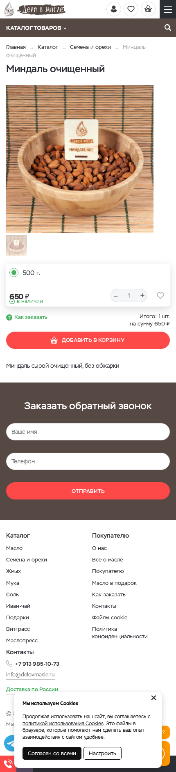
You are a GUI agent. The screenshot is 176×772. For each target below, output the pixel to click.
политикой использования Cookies (63, 723)
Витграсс (18, 628)
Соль (12, 594)
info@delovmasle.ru (30, 674)
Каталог (48, 47)
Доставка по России (32, 689)
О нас (99, 548)
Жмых (13, 571)
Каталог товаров (33, 28)
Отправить (88, 491)
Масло (14, 548)
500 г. (31, 273)
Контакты (104, 605)
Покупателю (108, 571)
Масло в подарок (114, 583)
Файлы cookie (109, 617)
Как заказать (30, 317)
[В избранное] (160, 295)
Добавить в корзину (93, 340)
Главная (16, 47)
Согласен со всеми (52, 753)
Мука (12, 583)
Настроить (102, 753)
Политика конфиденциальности (120, 632)
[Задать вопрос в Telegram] (12, 743)
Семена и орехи (90, 47)
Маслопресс (22, 640)
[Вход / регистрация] (113, 9)
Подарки (17, 617)
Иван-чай (18, 605)
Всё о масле (107, 559)
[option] (79, 159)
